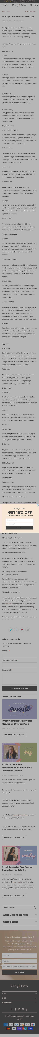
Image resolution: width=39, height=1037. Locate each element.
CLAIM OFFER (19, 528)
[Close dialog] (37, 505)
